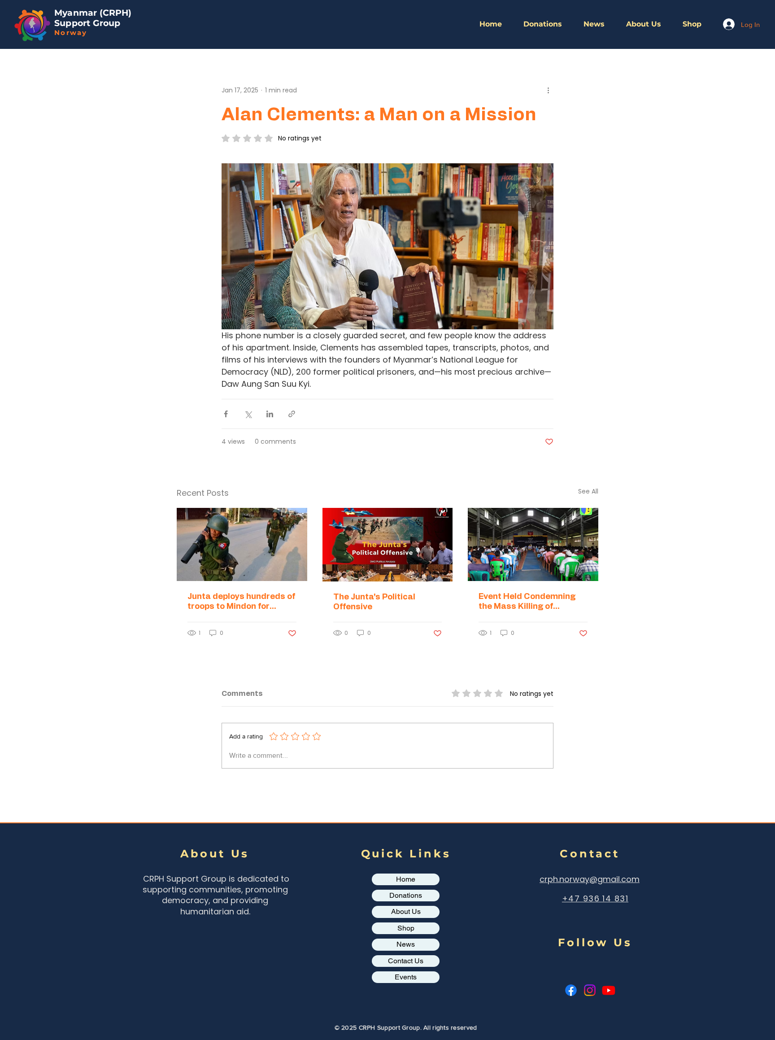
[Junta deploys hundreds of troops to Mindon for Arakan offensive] (242, 544)
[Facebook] (571, 990)
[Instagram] (589, 990)
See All (588, 491)
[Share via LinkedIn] (270, 414)
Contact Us (405, 961)
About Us (406, 911)
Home (405, 879)
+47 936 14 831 (595, 898)
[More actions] (548, 90)
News (405, 944)
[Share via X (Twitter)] (248, 414)
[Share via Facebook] (226, 414)
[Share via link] (291, 414)
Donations (405, 895)
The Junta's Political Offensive (374, 602)
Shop (405, 928)
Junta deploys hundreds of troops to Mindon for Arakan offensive (241, 602)
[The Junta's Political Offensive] (387, 544)
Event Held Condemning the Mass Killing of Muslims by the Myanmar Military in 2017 (529, 602)
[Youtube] (608, 990)
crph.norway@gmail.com (590, 879)
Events (406, 977)
